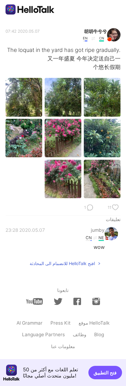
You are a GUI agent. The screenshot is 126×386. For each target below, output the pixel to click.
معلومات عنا (63, 346)
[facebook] (77, 301)
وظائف (79, 334)
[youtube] (34, 301)
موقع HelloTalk (94, 323)
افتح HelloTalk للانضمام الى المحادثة (62, 263)
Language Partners (43, 334)
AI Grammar (30, 323)
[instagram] (96, 301)
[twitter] (58, 301)
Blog (99, 334)
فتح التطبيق (105, 373)
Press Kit (60, 323)
